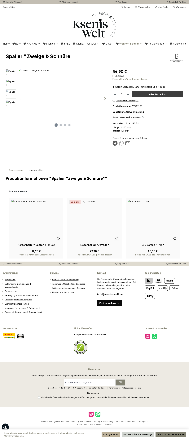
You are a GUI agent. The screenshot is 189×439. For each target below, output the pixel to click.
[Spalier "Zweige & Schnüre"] (63, 98)
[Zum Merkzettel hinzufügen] (58, 238)
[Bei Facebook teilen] (115, 143)
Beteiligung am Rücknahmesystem (21, 295)
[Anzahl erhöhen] (128, 94)
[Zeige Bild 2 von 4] (60, 125)
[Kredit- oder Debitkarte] (162, 288)
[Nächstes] (105, 98)
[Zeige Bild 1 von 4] (56, 125)
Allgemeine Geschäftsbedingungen (68, 284)
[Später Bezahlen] (150, 288)
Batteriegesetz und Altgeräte (18, 299)
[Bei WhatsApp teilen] (121, 143)
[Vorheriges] (21, 98)
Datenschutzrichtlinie (109, 388)
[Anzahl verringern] (115, 94)
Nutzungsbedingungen (131, 388)
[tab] (16, 170)
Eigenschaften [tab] (36, 170)
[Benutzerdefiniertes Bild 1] (80, 347)
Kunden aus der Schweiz (63, 292)
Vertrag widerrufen (109, 303)
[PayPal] (169, 281)
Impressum (10, 279)
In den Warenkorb (157, 94)
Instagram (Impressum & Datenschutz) (23, 308)
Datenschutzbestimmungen (65, 397)
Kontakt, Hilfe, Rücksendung (65, 279)
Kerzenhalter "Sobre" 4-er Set (36, 244)
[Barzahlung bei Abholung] (158, 281)
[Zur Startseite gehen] (94, 24)
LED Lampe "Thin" (153, 244)
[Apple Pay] (150, 296)
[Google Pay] (174, 288)
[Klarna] (149, 281)
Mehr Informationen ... (14, 436)
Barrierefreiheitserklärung (17, 303)
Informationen (10, 273)
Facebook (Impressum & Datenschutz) (23, 312)
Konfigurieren (110, 434)
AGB (110, 397)
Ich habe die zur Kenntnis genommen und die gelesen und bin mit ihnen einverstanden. (96, 397)
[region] (56, 98)
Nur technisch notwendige (137, 434)
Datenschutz (11, 291)
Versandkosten (86, 421)
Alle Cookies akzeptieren (171, 434)
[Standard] (9, 336)
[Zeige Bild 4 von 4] (69, 125)
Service (54, 273)
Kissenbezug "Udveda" (94, 244)
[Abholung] (20, 336)
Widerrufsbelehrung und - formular (68, 288)
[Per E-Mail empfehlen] (128, 143)
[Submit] (120, 382)
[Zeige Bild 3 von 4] (65, 125)
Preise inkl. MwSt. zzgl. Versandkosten (129, 79)
